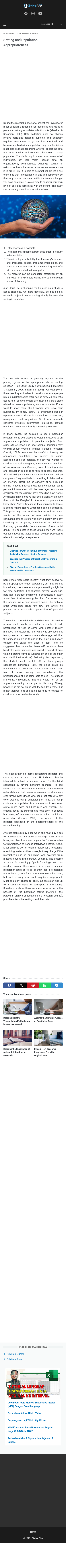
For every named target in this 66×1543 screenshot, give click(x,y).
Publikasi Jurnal (15, 1354)
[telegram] (57, 985)
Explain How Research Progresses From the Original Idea (45, 1052)
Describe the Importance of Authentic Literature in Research (16, 1052)
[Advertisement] (33, 84)
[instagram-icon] (33, 13)
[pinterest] (33, 985)
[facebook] (9, 985)
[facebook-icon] (26, 13)
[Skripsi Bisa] (33, 5)
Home (33, 1532)
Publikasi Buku (14, 1359)
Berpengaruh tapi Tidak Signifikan (27, 1420)
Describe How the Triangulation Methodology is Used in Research (16, 1021)
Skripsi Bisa (37, 1538)
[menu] (7, 24)
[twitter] (21, 985)
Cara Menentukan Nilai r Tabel (24, 1413)
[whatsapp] (45, 985)
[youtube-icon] (40, 13)
